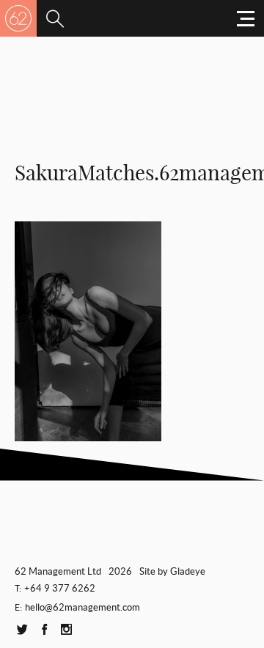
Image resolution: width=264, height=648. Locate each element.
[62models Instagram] (66, 630)
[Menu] (55, 18)
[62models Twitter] (22, 630)
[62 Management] (18, 18)
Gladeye (187, 571)
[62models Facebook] (44, 630)
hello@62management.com (82, 607)
